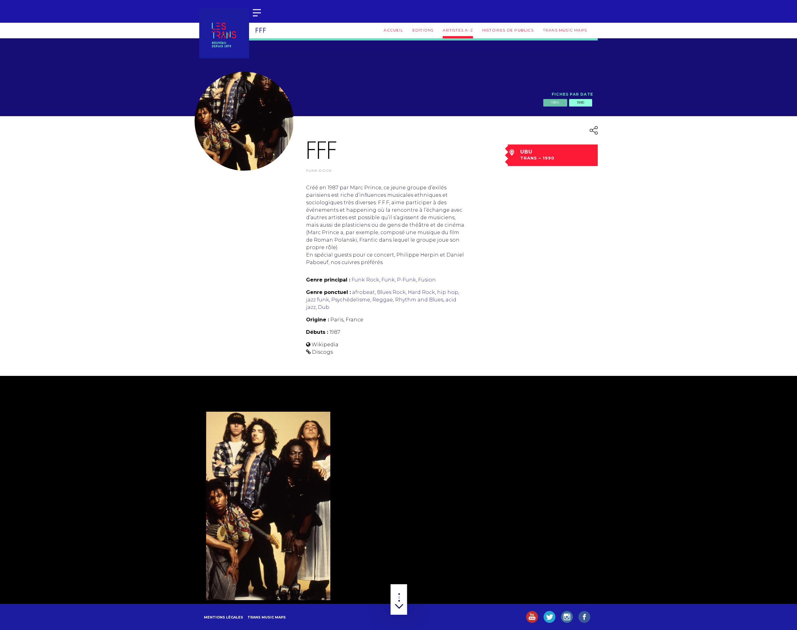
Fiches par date (572, 94)
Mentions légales (223, 617)
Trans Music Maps (565, 30)
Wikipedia (325, 345)
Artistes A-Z (458, 30)
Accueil (393, 30)
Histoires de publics (508, 30)
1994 (555, 102)
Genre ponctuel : (328, 292)
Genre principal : (328, 280)
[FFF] (268, 506)
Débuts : (317, 332)
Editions (423, 30)
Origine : (317, 320)
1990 (580, 102)
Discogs (322, 352)
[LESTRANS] (224, 33)
